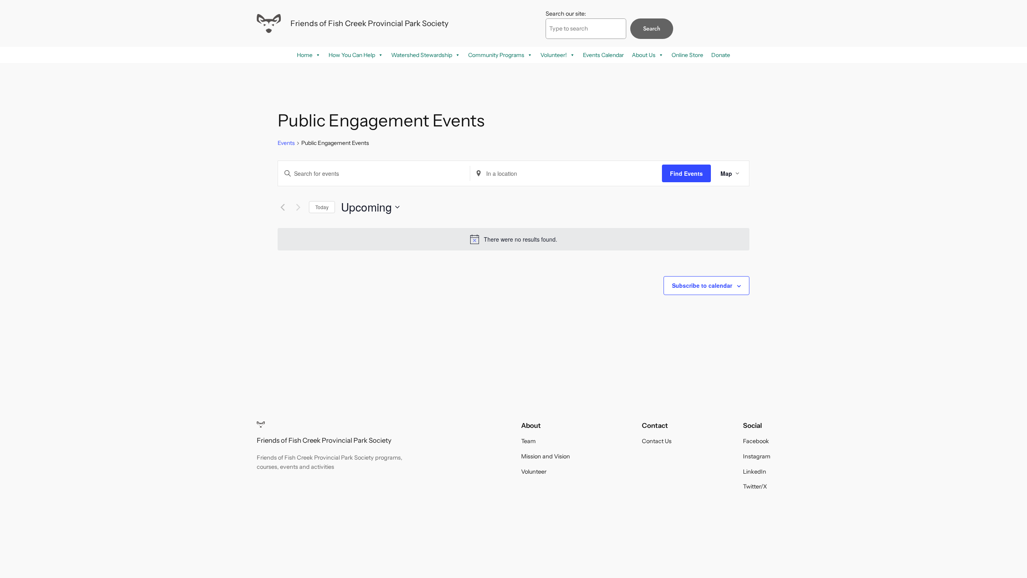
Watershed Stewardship (421, 55)
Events (286, 143)
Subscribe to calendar (702, 285)
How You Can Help (352, 55)
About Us (644, 55)
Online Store (687, 55)
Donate (720, 55)
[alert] (513, 239)
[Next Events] (298, 207)
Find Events (686, 173)
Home (305, 55)
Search (651, 28)
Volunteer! (553, 55)
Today (322, 207)
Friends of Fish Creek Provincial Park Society (369, 23)
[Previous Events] (282, 207)
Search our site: (566, 13)
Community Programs (496, 55)
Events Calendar (603, 55)
